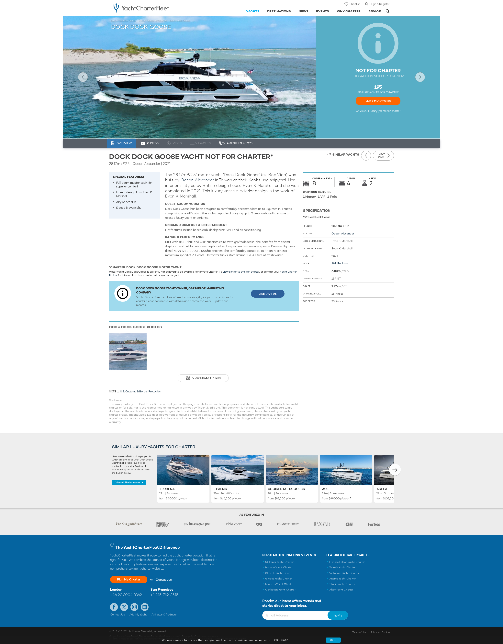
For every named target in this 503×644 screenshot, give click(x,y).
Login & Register (379, 4)
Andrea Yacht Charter (342, 578)
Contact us (164, 580)
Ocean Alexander (197, 180)
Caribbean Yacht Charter (280, 589)
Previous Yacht (83, 77)
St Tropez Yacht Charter (279, 562)
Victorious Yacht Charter (344, 573)
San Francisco (161, 589)
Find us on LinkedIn (145, 607)
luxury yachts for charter (385, 111)
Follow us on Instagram (134, 607)
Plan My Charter (128, 579)
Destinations (279, 11)
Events (322, 11)
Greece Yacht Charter (278, 578)
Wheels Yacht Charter (342, 567)
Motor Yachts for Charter (153, 20)
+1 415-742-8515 (164, 594)
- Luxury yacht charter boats (154, 8)
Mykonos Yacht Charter (279, 584)
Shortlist (355, 4)
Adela (381, 489)
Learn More (280, 640)
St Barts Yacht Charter (279, 573)
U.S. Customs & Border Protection (140, 391)
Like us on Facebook (114, 607)
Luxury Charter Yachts (123, 20)
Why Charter (349, 11)
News (303, 11)
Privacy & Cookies (380, 632)
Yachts (252, 11)
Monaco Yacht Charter (279, 567)
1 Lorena (167, 489)
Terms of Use (359, 632)
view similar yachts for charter (241, 271)
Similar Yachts (345, 154)
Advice (374, 11)
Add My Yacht (138, 614)
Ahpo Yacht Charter (341, 589)
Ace (325, 489)
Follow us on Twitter (124, 607)
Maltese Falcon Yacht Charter (347, 562)
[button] (395, 470)
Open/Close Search (387, 11)
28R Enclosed (340, 263)
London (116, 589)
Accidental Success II (287, 489)
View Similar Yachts (378, 100)
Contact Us (268, 293)
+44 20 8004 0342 (126, 594)
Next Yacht (420, 77)
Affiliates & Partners (163, 614)
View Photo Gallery (206, 378)
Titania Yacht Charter (342, 584)
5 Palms (220, 489)
